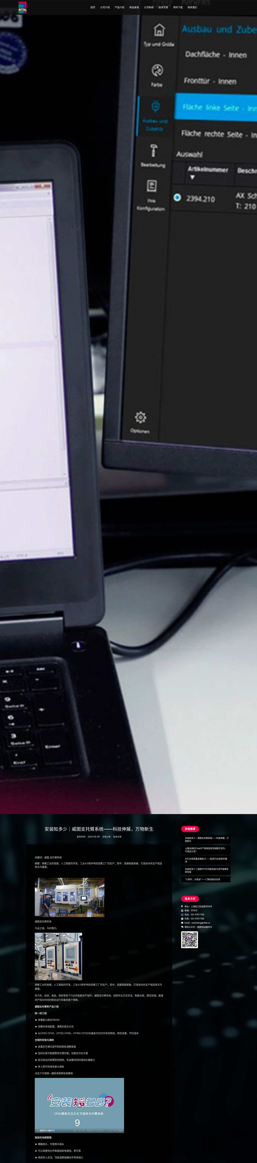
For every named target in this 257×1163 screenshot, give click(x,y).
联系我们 (192, 7)
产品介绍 (119, 7)
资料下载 (178, 7)
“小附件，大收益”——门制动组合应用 (202, 879)
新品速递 (134, 7)
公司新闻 (148, 7)
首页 (92, 7)
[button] (190, 829)
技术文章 (163, 7)
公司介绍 (105, 7)
